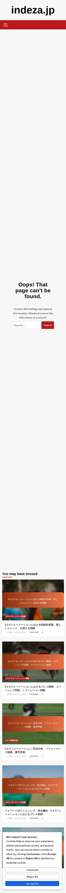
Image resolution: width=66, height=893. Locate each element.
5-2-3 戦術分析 (12, 740)
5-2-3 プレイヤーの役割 (16, 616)
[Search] (60, 24)
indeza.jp (33, 10)
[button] (5, 24)
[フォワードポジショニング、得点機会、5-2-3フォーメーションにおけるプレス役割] (33, 785)
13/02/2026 (33, 694)
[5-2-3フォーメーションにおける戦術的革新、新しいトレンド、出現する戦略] (33, 600)
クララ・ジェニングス (16, 632)
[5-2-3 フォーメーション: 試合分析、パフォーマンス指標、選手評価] (33, 723)
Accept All (32, 883)
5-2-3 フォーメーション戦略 (17, 678)
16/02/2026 (33, 632)
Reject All (32, 876)
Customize (32, 869)
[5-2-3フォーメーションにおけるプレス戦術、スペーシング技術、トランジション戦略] (33, 662)
